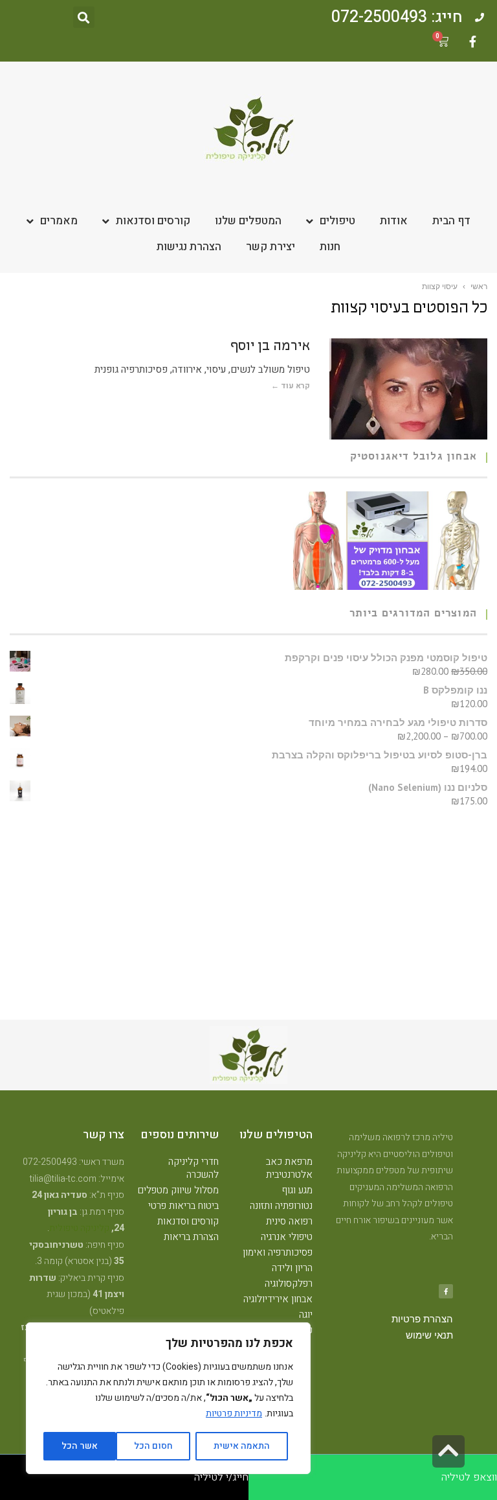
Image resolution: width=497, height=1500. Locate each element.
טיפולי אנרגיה (287, 1237)
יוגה (306, 1314)
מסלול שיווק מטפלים (178, 1190)
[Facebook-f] (472, 41)
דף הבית (451, 221)
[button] (83, 17)
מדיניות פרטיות (234, 1413)
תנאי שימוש (429, 1335)
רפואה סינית (289, 1221)
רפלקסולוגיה (289, 1283)
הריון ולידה (292, 1268)
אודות (394, 221)
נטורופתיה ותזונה (281, 1206)
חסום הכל (153, 1446)
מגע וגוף (297, 1190)
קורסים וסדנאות (153, 221)
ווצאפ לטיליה (469, 1477)
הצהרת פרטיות (422, 1319)
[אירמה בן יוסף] (408, 388)
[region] (168, 1398)
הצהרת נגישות (189, 247)
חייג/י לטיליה (221, 1477)
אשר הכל (79, 1446)
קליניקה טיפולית (79, 1228)
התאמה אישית (242, 1446)
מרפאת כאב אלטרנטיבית (289, 1168)
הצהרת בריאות (191, 1237)
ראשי (478, 286)
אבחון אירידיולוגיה (278, 1299)
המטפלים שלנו (248, 221)
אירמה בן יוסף (270, 347)
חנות (330, 247)
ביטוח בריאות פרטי (183, 1206)
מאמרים (59, 221)
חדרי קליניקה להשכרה (193, 1168)
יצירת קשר (270, 247)
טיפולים (337, 221)
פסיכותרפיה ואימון (278, 1252)
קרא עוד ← (290, 386)
